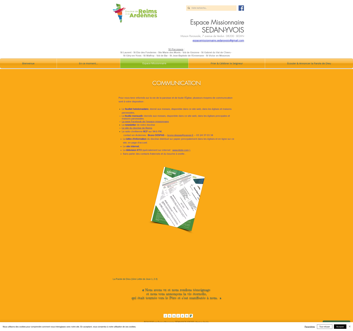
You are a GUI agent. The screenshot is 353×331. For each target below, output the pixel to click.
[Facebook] (241, 8)
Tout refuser (324, 326)
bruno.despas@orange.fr (180, 135)
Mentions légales (202, 322)
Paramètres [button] (310, 326)
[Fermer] (349, 326)
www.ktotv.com (180, 150)
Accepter (340, 326)
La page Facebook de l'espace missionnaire (145, 121)
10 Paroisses (175, 49)
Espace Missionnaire (217, 22)
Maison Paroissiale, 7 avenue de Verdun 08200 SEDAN (212, 36)
